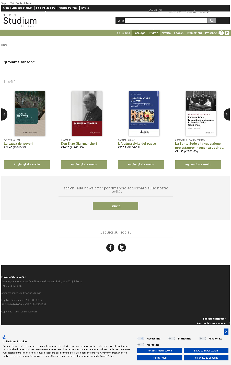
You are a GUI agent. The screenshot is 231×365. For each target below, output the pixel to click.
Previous (227, 114)
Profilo (188, 11)
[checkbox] (140, 338)
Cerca (121, 20)
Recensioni (44, 40)
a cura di (66, 139)
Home (4, 44)
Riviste (85, 7)
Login (203, 11)
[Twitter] (227, 32)
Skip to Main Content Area (16, 3)
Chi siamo (123, 33)
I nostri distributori (214, 318)
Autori (5, 40)
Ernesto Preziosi (126, 139)
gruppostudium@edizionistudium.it (21, 293)
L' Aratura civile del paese (137, 143)
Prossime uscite (215, 33)
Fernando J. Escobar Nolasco (190, 139)
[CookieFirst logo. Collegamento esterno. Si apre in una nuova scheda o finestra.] (4, 337)
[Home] (20, 28)
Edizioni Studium (45, 7)
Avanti (4, 114)
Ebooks (178, 33)
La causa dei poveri (18, 143)
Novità (166, 33)
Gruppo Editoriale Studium (17, 7)
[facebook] (221, 32)
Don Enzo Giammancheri (79, 143)
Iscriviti (116, 206)
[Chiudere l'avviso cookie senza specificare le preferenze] (226, 331)
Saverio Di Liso (12, 139)
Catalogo (139, 33)
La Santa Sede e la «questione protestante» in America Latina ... (200, 145)
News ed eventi (22, 40)
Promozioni (194, 33)
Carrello (153, 10)
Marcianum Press (68, 7)
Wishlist (173, 11)
